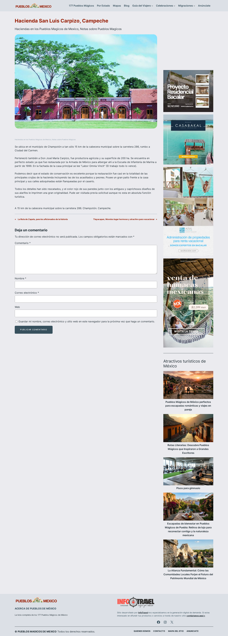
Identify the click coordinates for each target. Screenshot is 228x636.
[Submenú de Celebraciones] (174, 6)
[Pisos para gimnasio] (188, 471)
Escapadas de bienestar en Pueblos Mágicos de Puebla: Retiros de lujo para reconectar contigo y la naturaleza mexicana (188, 529)
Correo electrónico (27, 292)
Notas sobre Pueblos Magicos (101, 29)
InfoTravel (143, 612)
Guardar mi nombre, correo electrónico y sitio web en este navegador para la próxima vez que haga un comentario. (86, 321)
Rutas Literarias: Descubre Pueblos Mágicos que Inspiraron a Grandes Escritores (188, 449)
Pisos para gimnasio (188, 488)
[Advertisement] (188, 42)
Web (17, 307)
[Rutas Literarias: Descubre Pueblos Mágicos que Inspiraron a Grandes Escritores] (188, 428)
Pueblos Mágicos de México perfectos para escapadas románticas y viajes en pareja (188, 405)
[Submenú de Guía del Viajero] (152, 6)
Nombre (20, 278)
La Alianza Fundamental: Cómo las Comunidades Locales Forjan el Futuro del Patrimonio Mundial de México (188, 574)
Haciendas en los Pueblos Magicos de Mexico (46, 29)
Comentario (23, 243)
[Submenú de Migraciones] (194, 6)
